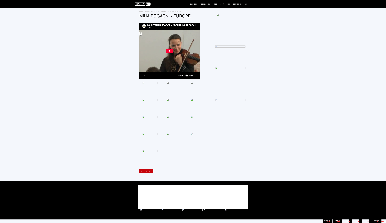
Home (141, 11)
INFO (228, 4)
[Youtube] (244, 195)
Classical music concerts (152, 11)
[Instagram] (239, 195)
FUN (209, 4)
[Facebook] (235, 195)
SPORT (222, 4)
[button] (250, 4)
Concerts (163, 11)
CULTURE (203, 4)
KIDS (215, 4)
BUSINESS (193, 4)
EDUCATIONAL (237, 4)
